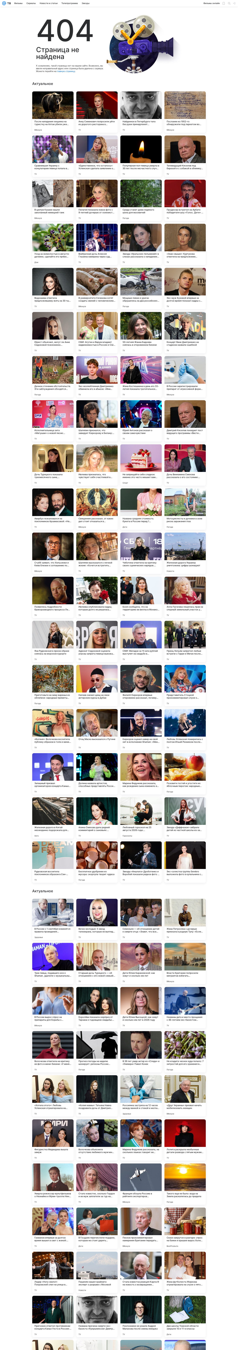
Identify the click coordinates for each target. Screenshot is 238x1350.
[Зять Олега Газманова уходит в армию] (185, 906)
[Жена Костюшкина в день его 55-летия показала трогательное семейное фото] (141, 376)
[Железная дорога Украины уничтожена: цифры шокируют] (185, 553)
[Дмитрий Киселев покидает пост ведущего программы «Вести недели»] (185, 421)
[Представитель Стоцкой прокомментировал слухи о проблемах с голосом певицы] (185, 685)
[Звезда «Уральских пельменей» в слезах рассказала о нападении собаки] (141, 244)
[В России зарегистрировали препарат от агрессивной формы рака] (185, 376)
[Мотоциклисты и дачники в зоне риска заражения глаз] (185, 509)
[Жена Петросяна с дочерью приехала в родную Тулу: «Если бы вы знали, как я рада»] (185, 1096)
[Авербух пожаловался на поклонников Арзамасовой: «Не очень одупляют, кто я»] (53, 509)
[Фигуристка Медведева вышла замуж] (53, 1316)
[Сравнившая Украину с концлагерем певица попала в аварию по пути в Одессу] (53, 156)
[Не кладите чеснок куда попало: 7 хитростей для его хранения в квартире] (185, 1228)
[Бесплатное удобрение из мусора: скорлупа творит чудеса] (97, 862)
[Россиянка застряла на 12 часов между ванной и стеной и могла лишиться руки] (141, 1272)
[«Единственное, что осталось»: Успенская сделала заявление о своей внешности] (97, 156)
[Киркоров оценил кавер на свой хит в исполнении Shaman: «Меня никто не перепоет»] (141, 729)
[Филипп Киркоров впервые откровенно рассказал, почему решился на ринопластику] (141, 685)
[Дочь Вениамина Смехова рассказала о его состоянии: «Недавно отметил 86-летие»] (185, 465)
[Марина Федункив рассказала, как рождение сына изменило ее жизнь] (141, 774)
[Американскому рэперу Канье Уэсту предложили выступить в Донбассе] (53, 1038)
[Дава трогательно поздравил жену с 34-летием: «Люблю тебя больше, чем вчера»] (53, 950)
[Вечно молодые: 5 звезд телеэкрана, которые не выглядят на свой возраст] (97, 1096)
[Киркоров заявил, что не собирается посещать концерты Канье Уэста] (97, 950)
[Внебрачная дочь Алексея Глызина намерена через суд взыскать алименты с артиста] (97, 244)
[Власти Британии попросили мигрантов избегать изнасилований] (185, 1140)
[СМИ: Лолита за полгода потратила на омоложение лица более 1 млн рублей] (141, 1038)
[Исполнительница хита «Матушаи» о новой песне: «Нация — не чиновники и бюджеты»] (53, 421)
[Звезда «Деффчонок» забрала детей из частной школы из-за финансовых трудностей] (185, 818)
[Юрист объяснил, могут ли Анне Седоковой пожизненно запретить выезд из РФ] (53, 332)
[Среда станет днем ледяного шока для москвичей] (141, 200)
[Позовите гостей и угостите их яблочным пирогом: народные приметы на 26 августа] (185, 774)
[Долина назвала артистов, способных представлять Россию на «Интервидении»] (97, 774)
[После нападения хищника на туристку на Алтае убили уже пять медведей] (53, 112)
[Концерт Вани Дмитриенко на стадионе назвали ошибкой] (185, 332)
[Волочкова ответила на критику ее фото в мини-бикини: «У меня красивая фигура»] (53, 1228)
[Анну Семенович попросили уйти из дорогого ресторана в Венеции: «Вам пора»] (97, 112)
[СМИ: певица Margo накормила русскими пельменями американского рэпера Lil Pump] (97, 1038)
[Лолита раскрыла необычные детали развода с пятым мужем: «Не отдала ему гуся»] (185, 1316)
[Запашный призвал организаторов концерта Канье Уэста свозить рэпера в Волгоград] (53, 774)
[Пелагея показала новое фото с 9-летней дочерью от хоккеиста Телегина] (97, 200)
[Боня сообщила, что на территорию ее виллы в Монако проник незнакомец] (141, 597)
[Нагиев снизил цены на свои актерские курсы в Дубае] (97, 685)
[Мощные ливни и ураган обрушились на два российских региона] (141, 288)
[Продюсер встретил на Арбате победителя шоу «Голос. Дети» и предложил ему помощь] (185, 200)
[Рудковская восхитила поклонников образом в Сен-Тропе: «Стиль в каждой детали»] (53, 862)
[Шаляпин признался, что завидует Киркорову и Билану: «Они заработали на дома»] (97, 421)
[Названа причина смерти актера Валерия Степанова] (185, 1038)
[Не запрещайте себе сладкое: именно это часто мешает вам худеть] (141, 465)
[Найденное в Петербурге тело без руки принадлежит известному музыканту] (141, 112)
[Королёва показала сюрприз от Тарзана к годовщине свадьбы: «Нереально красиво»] (97, 1184)
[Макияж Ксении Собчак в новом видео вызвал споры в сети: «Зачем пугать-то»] (53, 906)
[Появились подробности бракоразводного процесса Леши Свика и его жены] (53, 597)
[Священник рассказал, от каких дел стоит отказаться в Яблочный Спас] (97, 509)
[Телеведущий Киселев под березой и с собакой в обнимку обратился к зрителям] (185, 156)
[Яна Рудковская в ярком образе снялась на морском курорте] (53, 641)
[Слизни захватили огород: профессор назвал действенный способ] (141, 906)
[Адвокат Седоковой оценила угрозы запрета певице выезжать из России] (97, 641)
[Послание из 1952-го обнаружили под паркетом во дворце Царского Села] (185, 112)
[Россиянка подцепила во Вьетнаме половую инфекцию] (141, 950)
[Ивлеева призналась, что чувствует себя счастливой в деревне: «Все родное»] (97, 465)
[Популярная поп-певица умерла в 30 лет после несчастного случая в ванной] (141, 156)
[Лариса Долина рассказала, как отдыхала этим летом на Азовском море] (53, 994)
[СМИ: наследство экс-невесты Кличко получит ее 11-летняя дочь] (185, 950)
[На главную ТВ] (8, 3)
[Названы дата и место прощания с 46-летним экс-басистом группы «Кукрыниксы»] (185, 1184)
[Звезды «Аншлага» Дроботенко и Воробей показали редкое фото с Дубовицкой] (141, 862)
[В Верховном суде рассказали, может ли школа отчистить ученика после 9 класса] (97, 994)
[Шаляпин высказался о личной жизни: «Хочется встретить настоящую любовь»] (97, 553)
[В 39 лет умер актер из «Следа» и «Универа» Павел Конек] (141, 1228)
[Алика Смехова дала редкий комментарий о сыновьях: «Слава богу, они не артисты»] (97, 818)
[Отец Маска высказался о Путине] (97, 729)
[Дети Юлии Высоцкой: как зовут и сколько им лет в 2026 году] (141, 1184)
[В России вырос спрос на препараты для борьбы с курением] (53, 1184)
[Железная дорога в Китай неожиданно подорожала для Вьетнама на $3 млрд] (53, 818)
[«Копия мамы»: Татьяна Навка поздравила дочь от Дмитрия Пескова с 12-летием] (97, 1272)
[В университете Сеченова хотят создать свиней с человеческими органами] (97, 288)
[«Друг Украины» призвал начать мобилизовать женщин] (185, 1272)
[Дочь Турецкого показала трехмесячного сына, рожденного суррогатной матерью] (53, 465)
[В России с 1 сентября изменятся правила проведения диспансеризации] (53, 1096)
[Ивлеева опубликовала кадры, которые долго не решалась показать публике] (97, 597)
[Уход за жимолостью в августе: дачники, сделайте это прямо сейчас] (53, 244)
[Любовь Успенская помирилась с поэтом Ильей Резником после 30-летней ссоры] (185, 729)
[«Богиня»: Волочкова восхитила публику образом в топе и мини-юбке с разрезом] (53, 729)
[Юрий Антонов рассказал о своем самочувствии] (141, 421)
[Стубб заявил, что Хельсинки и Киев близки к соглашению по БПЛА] (53, 553)
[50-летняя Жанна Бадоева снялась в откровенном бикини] (141, 332)
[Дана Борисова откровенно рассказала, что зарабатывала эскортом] (141, 994)
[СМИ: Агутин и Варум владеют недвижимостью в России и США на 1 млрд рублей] (97, 332)
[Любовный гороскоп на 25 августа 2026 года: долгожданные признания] (141, 818)
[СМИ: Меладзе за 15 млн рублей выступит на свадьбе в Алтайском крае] (141, 641)
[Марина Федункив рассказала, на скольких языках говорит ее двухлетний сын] (141, 1316)
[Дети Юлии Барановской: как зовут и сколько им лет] (141, 1140)
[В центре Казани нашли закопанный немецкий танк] (53, 200)
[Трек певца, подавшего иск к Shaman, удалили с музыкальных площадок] (53, 1140)
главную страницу (66, 71)
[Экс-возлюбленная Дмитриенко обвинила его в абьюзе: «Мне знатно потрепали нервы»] (97, 376)
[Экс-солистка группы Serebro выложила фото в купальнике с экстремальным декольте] (185, 862)
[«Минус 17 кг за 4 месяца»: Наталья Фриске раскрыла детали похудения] (185, 994)
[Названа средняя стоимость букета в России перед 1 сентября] (141, 509)
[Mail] (4, 3)
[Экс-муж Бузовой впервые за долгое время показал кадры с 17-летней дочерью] (185, 288)
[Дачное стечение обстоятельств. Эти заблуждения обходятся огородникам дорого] (53, 376)
